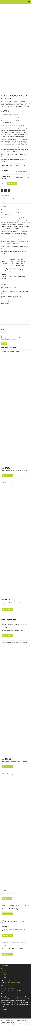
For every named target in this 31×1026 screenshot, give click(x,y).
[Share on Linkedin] (9, 190)
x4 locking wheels (5, 171)
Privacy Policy (10, 1024)
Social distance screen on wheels (18, 106)
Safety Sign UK (8, 2)
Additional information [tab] (8, 199)
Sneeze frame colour (6, 177)
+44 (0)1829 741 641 (10, 980)
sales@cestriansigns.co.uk (12, 982)
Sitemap (3, 1024)
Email (3, 329)
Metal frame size (7, 165)
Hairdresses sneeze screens (12, 104)
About (3, 969)
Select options (7, 476)
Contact (3, 974)
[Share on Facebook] (2, 190)
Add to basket (12, 183)
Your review (5, 303)
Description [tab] (5, 195)
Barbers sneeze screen (13, 103)
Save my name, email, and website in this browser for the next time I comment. (15, 338)
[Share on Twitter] (5, 190)
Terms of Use (18, 1024)
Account (3, 972)
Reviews (3, 970)
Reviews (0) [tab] (5, 202)
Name (3, 323)
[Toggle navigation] (29, 2)
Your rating (4, 301)
